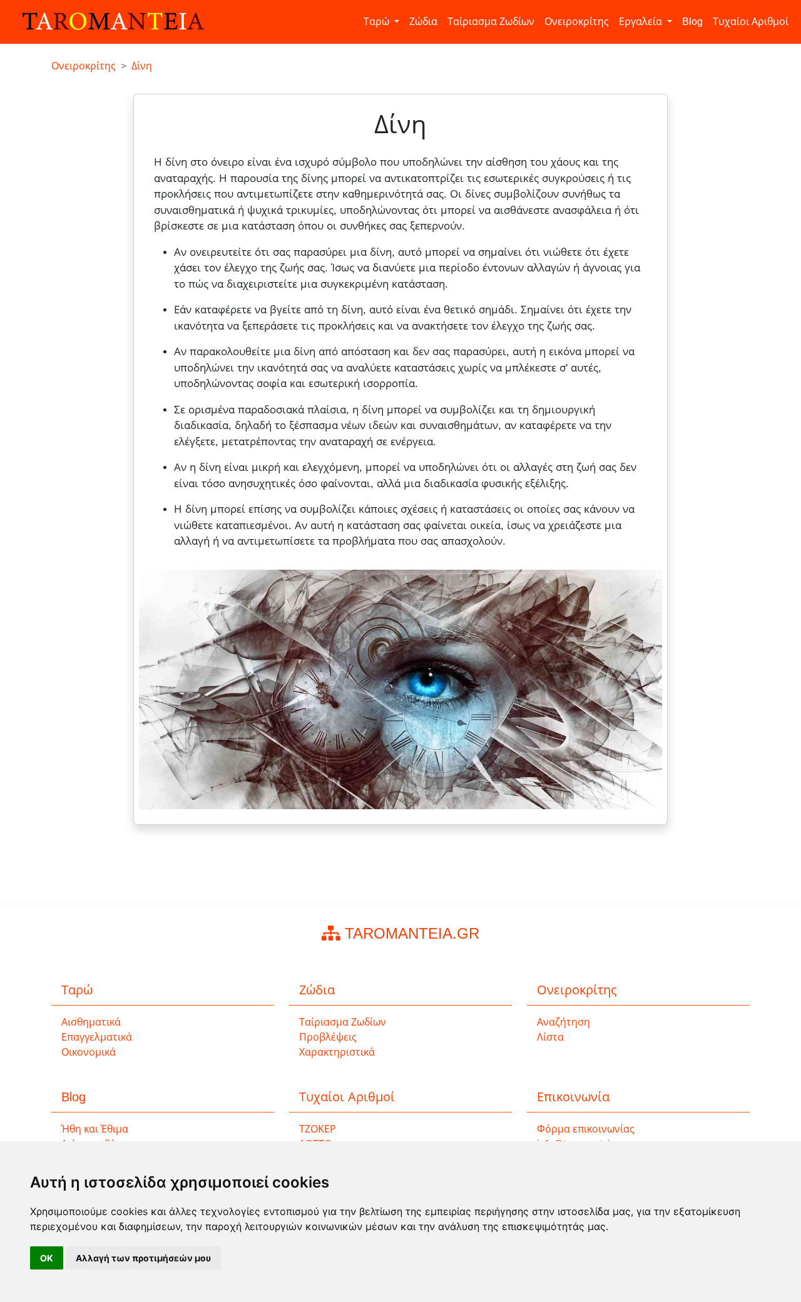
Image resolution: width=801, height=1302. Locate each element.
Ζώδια (423, 21)
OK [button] (46, 1258)
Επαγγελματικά (96, 1037)
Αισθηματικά (91, 1022)
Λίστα (550, 1037)
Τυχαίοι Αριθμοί (750, 21)
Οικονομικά (88, 1052)
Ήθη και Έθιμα (94, 1129)
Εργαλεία (642, 21)
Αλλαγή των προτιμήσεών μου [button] (143, 1258)
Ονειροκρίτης (576, 21)
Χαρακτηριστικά (337, 1052)
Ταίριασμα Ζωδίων (490, 21)
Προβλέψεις (328, 1037)
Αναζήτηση (563, 1022)
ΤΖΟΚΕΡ (317, 1129)
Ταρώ (378, 21)
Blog (692, 21)
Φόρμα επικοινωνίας (586, 1129)
